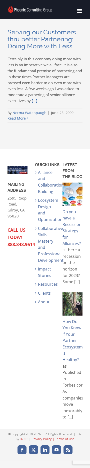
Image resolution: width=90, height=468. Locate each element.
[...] (34, 100)
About (44, 302)
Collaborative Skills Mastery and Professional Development (45, 244)
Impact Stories (44, 272)
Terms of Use (64, 439)
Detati (24, 439)
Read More (17, 118)
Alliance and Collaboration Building (45, 182)
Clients (44, 293)
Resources (45, 284)
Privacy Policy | (43, 439)
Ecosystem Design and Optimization (45, 210)
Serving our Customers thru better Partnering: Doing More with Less (42, 39)
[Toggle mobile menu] (79, 10)
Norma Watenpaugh (29, 112)
